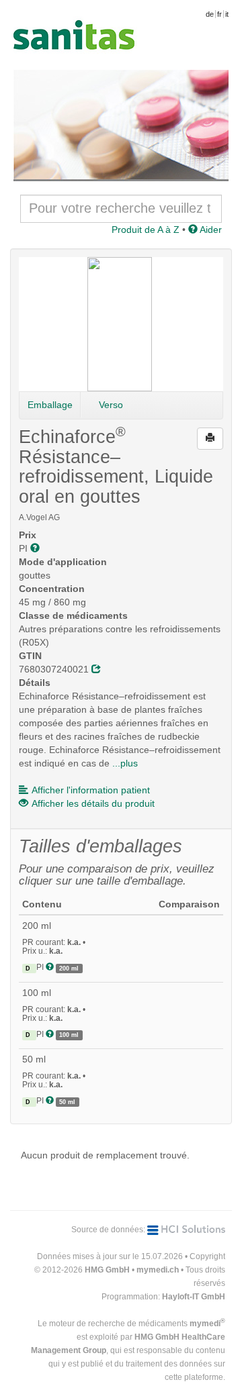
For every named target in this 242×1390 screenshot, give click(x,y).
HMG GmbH (107, 1270)
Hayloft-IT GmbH (193, 1296)
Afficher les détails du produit (93, 803)
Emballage (50, 404)
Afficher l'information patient (91, 790)
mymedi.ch (157, 1270)
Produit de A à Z (145, 229)
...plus (125, 763)
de (210, 14)
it (227, 14)
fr (219, 14)
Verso (111, 404)
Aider (210, 229)
